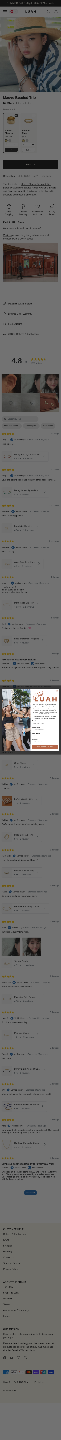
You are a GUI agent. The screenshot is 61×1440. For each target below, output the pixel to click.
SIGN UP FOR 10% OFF (45, 747)
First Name (36, 727)
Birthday (35, 739)
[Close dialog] (57, 691)
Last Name (36, 733)
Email (34, 721)
